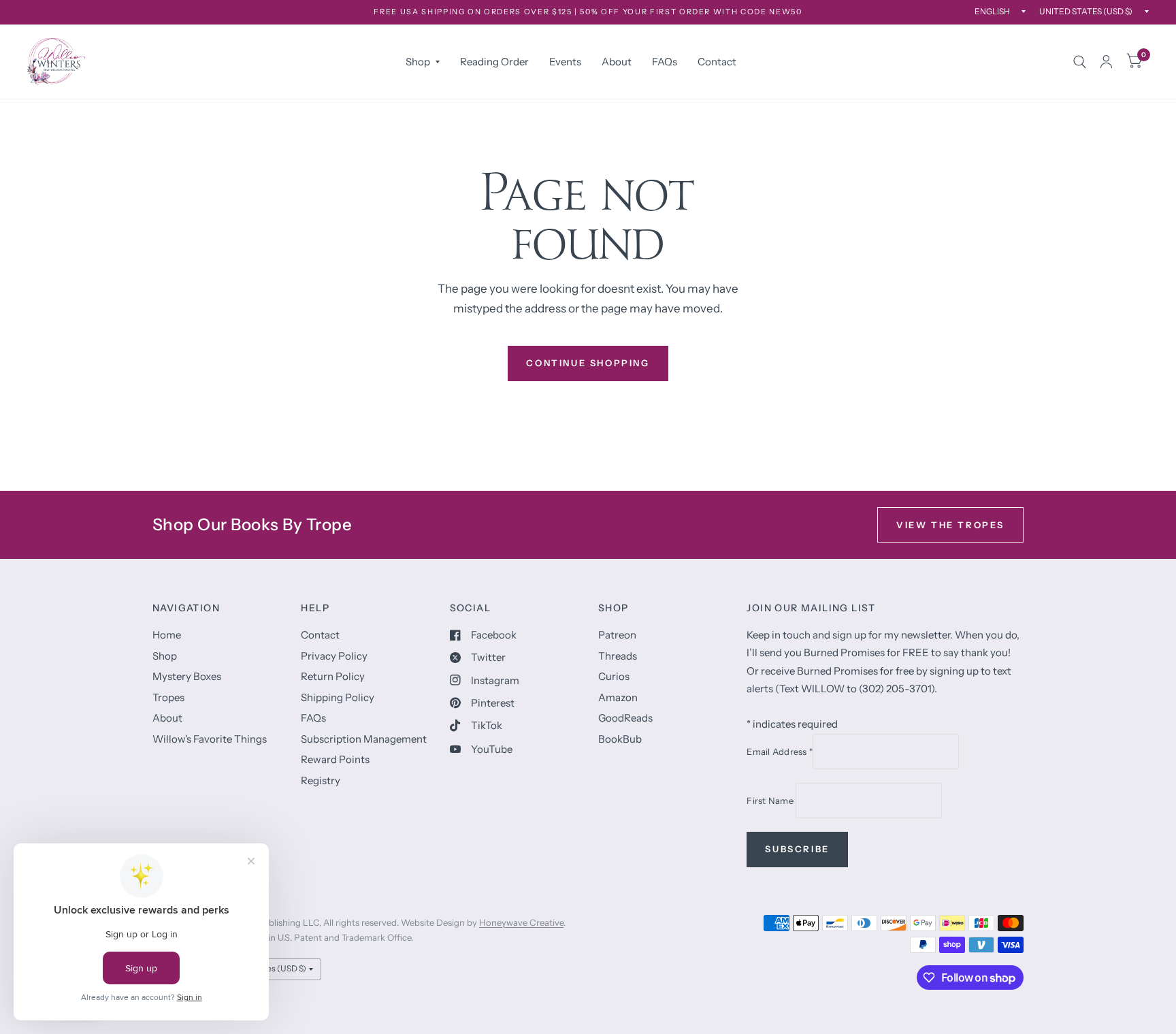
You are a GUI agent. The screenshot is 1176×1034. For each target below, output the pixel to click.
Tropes (168, 697)
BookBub (620, 738)
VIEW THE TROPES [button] (950, 524)
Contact (717, 61)
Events (565, 61)
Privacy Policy (334, 655)
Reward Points (335, 759)
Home (166, 634)
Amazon (618, 697)
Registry (320, 780)
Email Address (780, 751)
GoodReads (625, 717)
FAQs (664, 61)
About (617, 61)
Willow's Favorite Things (209, 738)
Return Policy (333, 676)
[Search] (1079, 62)
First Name (771, 800)
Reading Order (494, 61)
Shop (418, 61)
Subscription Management (364, 738)
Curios (614, 676)
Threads (617, 655)
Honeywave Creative (521, 922)
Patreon (617, 634)
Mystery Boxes (186, 676)
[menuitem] (422, 62)
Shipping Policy (337, 697)
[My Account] (1106, 62)
